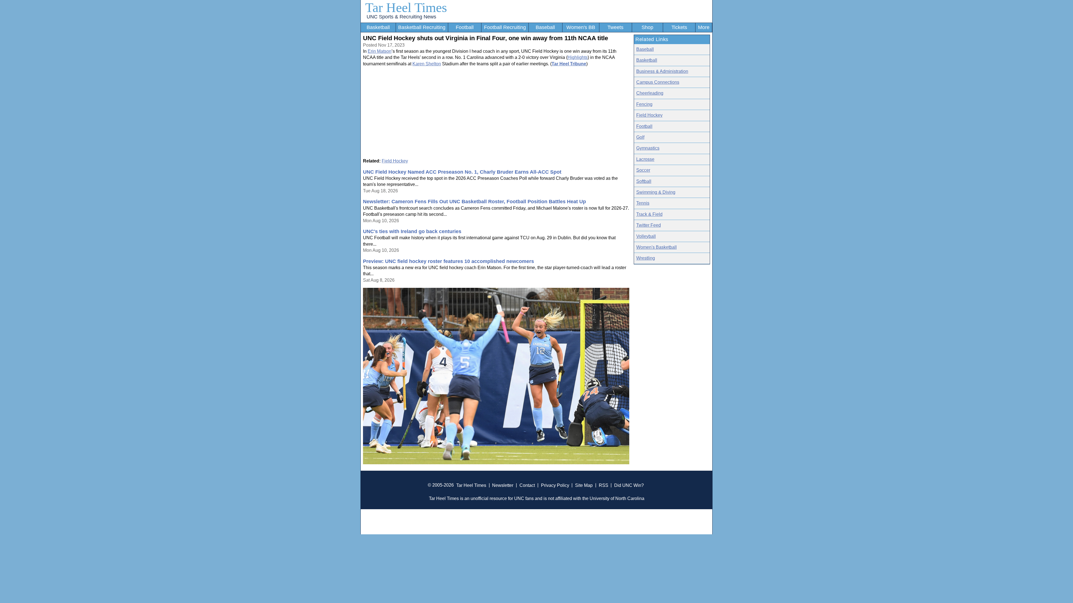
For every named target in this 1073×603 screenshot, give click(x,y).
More (703, 27)
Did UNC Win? (629, 485)
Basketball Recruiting (421, 27)
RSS (603, 485)
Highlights (578, 57)
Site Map (584, 485)
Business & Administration (662, 71)
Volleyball (646, 236)
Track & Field (649, 214)
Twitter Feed (648, 225)
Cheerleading (649, 93)
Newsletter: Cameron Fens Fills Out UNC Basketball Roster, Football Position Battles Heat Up (474, 201)
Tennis (642, 203)
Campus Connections (657, 82)
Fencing (644, 104)
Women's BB (580, 27)
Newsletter (502, 485)
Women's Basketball (656, 247)
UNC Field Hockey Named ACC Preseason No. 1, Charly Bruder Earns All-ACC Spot (462, 172)
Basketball (378, 27)
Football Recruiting (505, 27)
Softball (643, 181)
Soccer (643, 170)
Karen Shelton (426, 63)
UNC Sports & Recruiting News (401, 17)
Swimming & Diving (655, 192)
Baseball (545, 27)
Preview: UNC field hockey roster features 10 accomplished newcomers (448, 261)
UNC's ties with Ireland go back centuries (412, 231)
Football (465, 27)
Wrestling (645, 258)
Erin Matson (379, 51)
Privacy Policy (555, 485)
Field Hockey (395, 161)
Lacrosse (645, 159)
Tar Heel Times (406, 7)
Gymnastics (647, 148)
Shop (647, 27)
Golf (640, 137)
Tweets (615, 27)
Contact (527, 485)
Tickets (679, 27)
